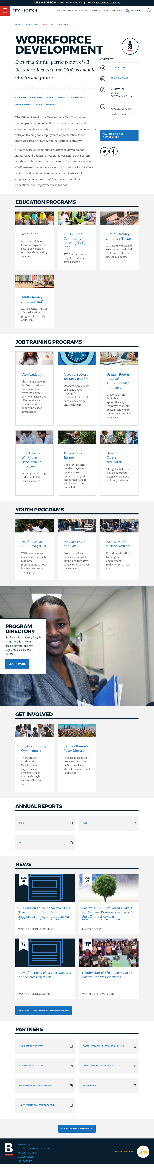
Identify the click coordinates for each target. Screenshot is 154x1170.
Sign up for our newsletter (113, 135)
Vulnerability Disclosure (34, 1149)
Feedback (117, 11)
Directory (62, 97)
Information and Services (72, 11)
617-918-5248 (118, 68)
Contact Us (25, 1161)
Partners (50, 104)
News (39, 104)
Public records (28, 1153)
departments (32, 25)
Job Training (36, 97)
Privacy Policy (27, 1144)
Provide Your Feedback (77, 1129)
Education (20, 97)
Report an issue (124, 1151)
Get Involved (78, 97)
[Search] (147, 11)
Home (18, 25)
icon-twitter (104, 151)
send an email (120, 78)
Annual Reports (23, 104)
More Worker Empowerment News (44, 1011)
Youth (50, 97)
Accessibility (26, 1157)
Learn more (17, 664)
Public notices (99, 11)
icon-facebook (113, 151)
